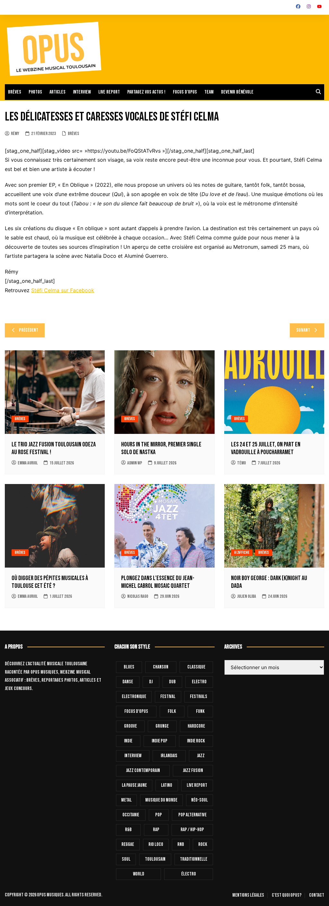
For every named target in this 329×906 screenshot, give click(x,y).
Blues (129, 667)
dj (151, 682)
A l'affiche (241, 552)
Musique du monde (161, 800)
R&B (128, 830)
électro (188, 874)
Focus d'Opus (136, 711)
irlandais (169, 756)
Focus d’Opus (185, 92)
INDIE (128, 741)
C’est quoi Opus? (286, 895)
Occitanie (130, 815)
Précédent (28, 330)
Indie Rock (196, 741)
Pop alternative (192, 815)
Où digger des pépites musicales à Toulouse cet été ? (50, 582)
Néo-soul (199, 800)
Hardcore (196, 726)
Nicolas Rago (137, 596)
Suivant (303, 330)
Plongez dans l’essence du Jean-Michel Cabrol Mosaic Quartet (157, 582)
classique (196, 667)
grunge (162, 726)
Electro (199, 682)
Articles (57, 92)
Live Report (197, 785)
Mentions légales (248, 895)
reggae (127, 844)
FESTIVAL (167, 697)
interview (132, 756)
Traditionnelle (193, 859)
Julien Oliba (246, 596)
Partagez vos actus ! (146, 92)
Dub (172, 682)
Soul (126, 859)
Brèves (14, 92)
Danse (127, 682)
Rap (156, 830)
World (138, 874)
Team (209, 92)
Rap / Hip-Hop (192, 830)
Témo (241, 463)
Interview (82, 92)
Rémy (15, 133)
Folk (172, 711)
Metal (126, 800)
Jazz (201, 756)
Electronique (134, 697)
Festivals (198, 697)
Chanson (160, 667)
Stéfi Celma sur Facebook (62, 290)
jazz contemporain (143, 770)
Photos (35, 92)
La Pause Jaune (134, 785)
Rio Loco (155, 844)
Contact (316, 895)
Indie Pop (159, 741)
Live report (109, 92)
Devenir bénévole (237, 92)
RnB (180, 844)
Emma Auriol (28, 463)
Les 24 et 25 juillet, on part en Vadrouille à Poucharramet (265, 448)
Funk (200, 711)
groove (130, 726)
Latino (166, 785)
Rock (202, 844)
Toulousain (155, 859)
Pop (158, 815)
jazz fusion (193, 770)
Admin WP (134, 463)
